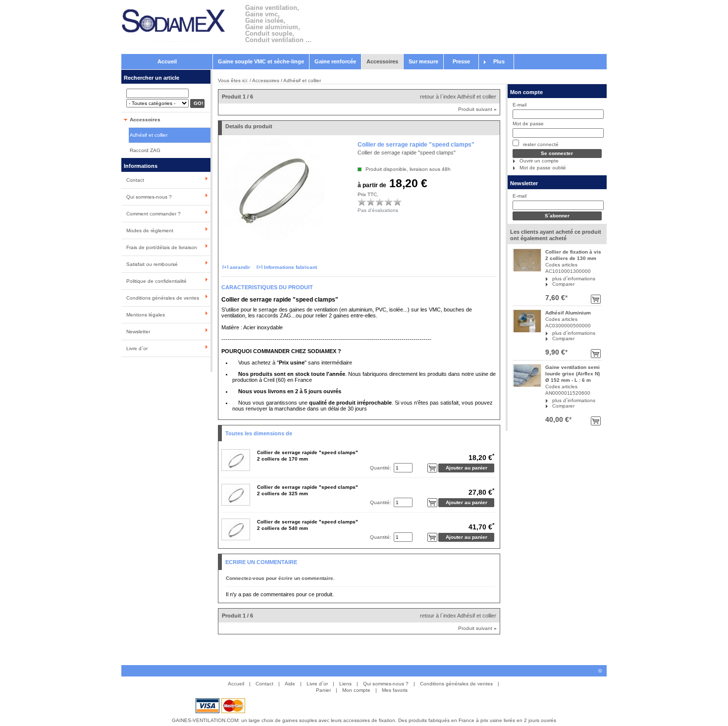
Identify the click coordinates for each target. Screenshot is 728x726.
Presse (461, 61)
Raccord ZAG (145, 150)
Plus (499, 61)
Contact (135, 180)
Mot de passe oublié (543, 167)
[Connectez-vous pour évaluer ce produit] (362, 202)
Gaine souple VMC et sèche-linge (261, 61)
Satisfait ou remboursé (152, 264)
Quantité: (380, 467)
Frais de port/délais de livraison (161, 247)
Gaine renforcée (335, 61)
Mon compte (526, 92)
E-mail (519, 104)
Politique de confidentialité (156, 281)
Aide (290, 683)
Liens (345, 683)
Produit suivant (477, 109)
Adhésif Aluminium (568, 312)
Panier (323, 690)
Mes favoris (395, 690)
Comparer (563, 284)
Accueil (167, 61)
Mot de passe (528, 123)
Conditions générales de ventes (162, 298)
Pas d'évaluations (378, 210)
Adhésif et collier (148, 135)
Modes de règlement (149, 230)
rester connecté (540, 144)
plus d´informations (573, 278)
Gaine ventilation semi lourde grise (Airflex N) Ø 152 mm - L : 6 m (572, 373)
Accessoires (382, 61)
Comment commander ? (153, 213)
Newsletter (138, 331)
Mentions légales (145, 314)
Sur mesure (423, 61)
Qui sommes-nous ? (149, 197)
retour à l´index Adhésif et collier (458, 97)
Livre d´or (137, 348)
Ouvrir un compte (539, 160)
